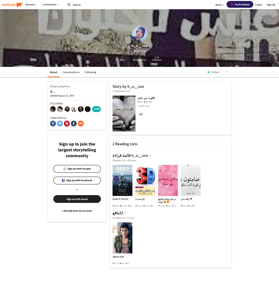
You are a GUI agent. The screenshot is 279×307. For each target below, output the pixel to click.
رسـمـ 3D (140, 199)
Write (218, 4)
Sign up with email (77, 199)
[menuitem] (213, 72)
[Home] (12, 4)
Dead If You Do (120, 199)
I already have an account (77, 210)
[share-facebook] (53, 123)
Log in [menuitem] (258, 4)
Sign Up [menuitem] (271, 4)
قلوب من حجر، (147, 98)
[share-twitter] (60, 123)
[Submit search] (69, 4)
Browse (30, 4)
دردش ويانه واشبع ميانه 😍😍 (167, 200)
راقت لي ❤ (186, 199)
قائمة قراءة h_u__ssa (130, 155)
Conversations (71, 72)
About (53, 72)
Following (90, 72)
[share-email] (81, 123)
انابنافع (118, 212)
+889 (96, 109)
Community (50, 4)
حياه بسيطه (118, 256)
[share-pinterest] (67, 123)
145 (140, 114)
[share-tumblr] (74, 123)
